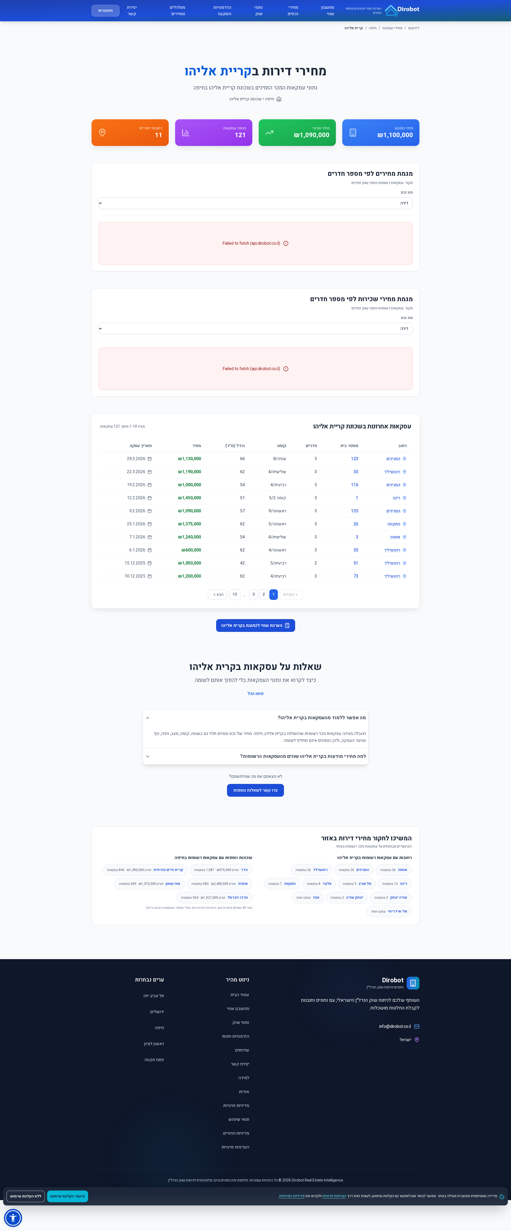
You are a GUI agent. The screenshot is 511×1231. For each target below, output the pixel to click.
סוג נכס (407, 192)
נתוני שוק (258, 10)
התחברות (105, 10)
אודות (244, 1092)
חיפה (373, 28)
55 (355, 472)
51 (355, 563)
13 (235, 594)
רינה (396, 498)
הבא (220, 594)
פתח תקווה (154, 1060)
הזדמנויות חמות (235, 1036)
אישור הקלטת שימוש (67, 1196)
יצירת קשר (132, 10)
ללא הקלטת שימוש (25, 1196)
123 (354, 459)
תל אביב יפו (153, 996)
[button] (13, 1218)
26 (355, 524)
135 (354, 511)
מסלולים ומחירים (177, 10)
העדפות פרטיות (235, 1147)
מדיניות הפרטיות (291, 1196)
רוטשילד (392, 472)
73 (355, 576)
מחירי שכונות (392, 28)
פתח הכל (255, 693)
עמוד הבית (240, 995)
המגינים (393, 459)
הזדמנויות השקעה (222, 10)
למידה (243, 1078)
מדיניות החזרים (236, 1133)
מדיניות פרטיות (236, 1105)
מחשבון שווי (327, 10)
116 (354, 485)
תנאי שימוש (238, 1119)
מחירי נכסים (293, 10)
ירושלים (157, 1012)
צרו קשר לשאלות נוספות (255, 790)
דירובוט (413, 28)
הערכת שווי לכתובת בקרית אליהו (251, 625)
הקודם (288, 594)
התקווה (394, 524)
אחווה (395, 537)
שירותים (242, 1050)
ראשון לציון (154, 1044)
